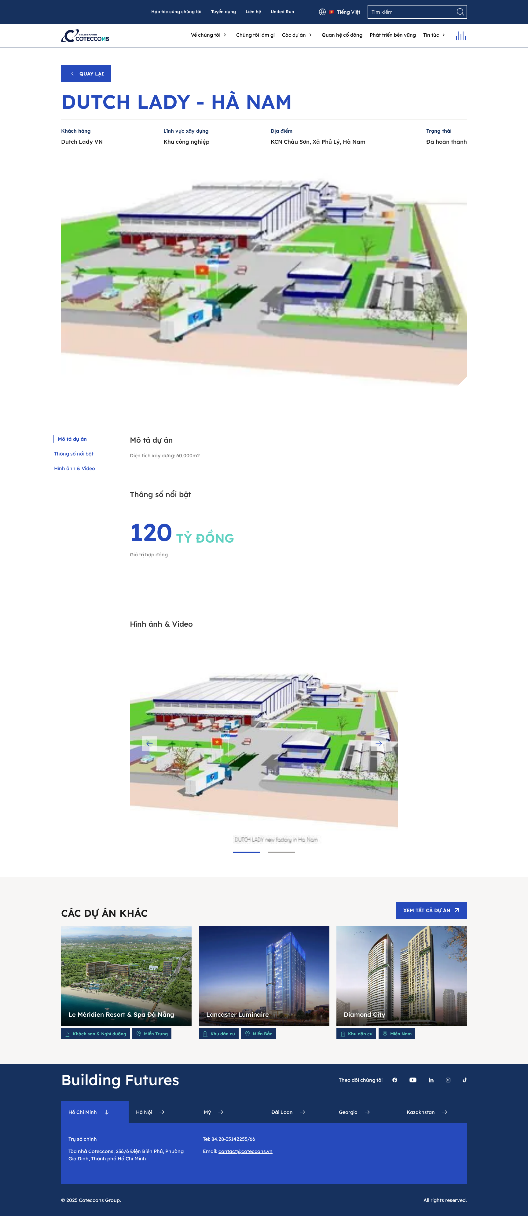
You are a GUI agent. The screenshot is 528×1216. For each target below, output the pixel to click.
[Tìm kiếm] (460, 12)
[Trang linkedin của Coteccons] (431, 1080)
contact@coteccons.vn (245, 1151)
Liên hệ (253, 11)
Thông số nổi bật (74, 454)
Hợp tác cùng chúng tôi (176, 11)
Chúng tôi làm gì (255, 35)
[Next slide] (378, 743)
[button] (246, 852)
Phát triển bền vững (393, 35)
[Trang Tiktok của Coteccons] (465, 1080)
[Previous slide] (149, 743)
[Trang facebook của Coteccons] (394, 1080)
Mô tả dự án (72, 439)
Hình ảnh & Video (74, 468)
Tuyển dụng (223, 11)
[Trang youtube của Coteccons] (412, 1080)
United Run (282, 11)
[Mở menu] (461, 36)
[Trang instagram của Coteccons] (448, 1080)
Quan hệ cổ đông (342, 35)
